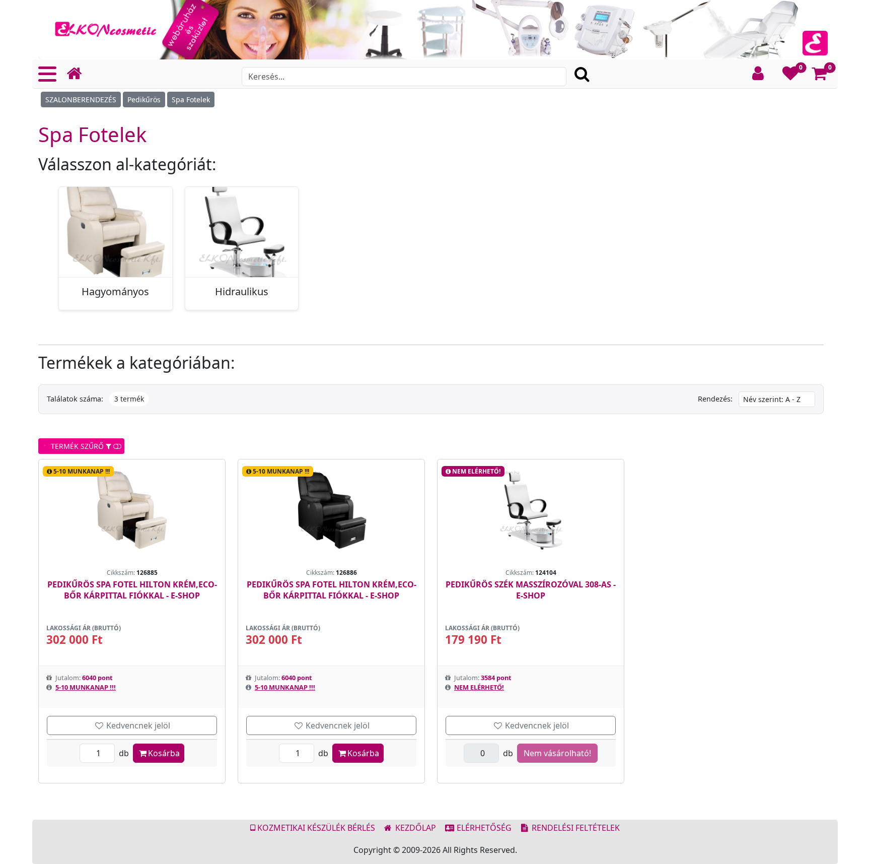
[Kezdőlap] (78, 73)
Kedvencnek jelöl (137, 725)
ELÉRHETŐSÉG (483, 827)
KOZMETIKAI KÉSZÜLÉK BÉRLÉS (315, 827)
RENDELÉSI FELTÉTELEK (575, 827)
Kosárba (164, 753)
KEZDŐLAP (414, 827)
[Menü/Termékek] (47, 74)
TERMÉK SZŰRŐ (76, 446)
